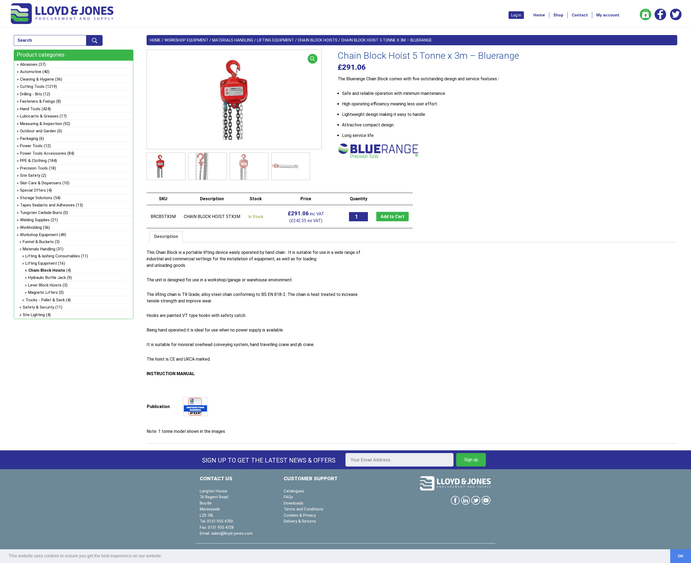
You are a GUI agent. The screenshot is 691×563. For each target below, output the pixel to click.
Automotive (30, 71)
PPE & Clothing (33, 160)
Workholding (31, 227)
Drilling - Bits (31, 94)
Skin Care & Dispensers (40, 183)
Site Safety (30, 175)
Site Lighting (34, 314)
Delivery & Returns (300, 521)
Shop (558, 15)
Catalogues (294, 491)
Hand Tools (30, 108)
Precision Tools (34, 168)
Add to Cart (392, 216)
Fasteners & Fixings (37, 101)
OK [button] (680, 556)
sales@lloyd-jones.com (232, 533)
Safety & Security (38, 307)
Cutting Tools (32, 86)
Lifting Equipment (275, 40)
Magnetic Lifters (43, 292)
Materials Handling (232, 40)
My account (607, 15)
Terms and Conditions (303, 509)
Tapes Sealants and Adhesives (47, 205)
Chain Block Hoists (317, 40)
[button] (312, 59)
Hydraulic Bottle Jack (47, 277)
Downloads (293, 503)
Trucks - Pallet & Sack (45, 300)
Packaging (29, 138)
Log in (516, 15)
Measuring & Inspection (41, 123)
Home (539, 15)
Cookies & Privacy (300, 515)
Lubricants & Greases (39, 116)
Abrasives (29, 64)
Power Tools (31, 145)
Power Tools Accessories (43, 153)
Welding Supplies (35, 219)
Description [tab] (166, 236)
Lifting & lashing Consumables (52, 256)
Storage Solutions (36, 197)
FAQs (288, 497)
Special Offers (33, 190)
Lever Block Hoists (45, 285)
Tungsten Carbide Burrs (41, 212)
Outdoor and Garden (38, 131)
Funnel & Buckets (38, 241)
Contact (580, 15)
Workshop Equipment (186, 40)
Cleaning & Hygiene (37, 79)
